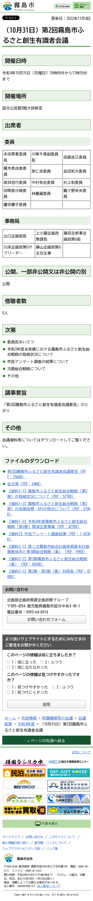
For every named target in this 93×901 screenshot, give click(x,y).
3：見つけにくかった (30, 692)
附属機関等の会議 (57, 718)
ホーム (10, 718)
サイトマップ (11, 837)
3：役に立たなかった (30, 667)
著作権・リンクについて (50, 842)
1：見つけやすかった (30, 687)
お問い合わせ (34, 837)
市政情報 (29, 718)
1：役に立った (24, 662)
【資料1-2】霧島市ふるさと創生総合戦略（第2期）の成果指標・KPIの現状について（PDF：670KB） (49, 509)
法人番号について (48, 886)
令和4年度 (26, 724)
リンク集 (52, 848)
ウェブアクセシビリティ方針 (21, 848)
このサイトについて (62, 837)
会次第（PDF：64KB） (25, 484)
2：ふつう (53, 662)
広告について (81, 752)
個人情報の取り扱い (15, 842)
